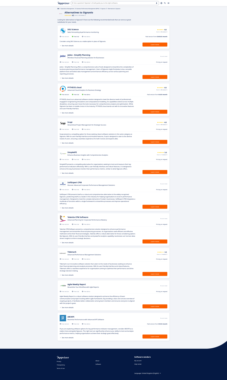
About (97, 361)
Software (98, 364)
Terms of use (61, 368)
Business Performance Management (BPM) (87, 8)
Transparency (61, 365)
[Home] (58, 8)
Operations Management (67, 8)
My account (137, 360)
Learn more (155, 45)
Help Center (138, 364)
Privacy (59, 361)
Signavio (103, 8)
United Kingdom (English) (150, 373)
